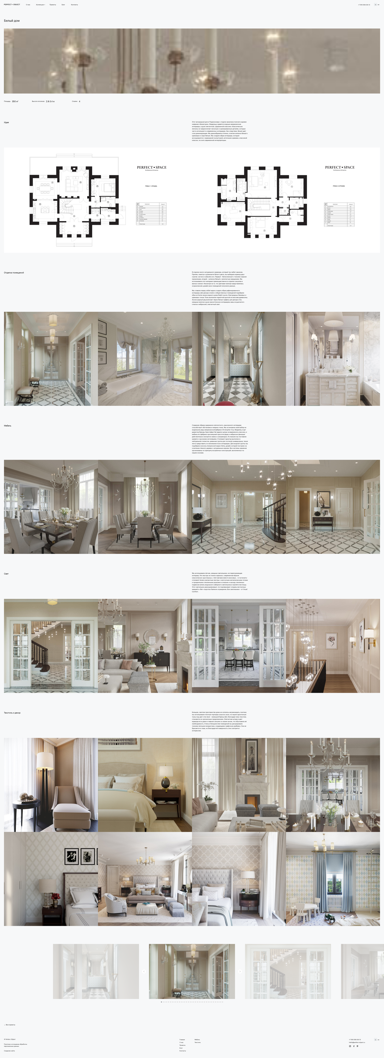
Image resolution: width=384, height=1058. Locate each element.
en (378, 4)
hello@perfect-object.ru (357, 1042)
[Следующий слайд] (240, 971)
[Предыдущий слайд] (144, 971)
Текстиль (198, 1042)
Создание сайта (9, 1050)
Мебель (197, 1039)
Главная (182, 1039)
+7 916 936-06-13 (364, 5)
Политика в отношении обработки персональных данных (15, 1045)
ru (375, 4)
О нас (28, 4)
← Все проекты (9, 1024)
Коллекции (40, 4)
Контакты (74, 4)
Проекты (53, 4)
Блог (63, 4)
